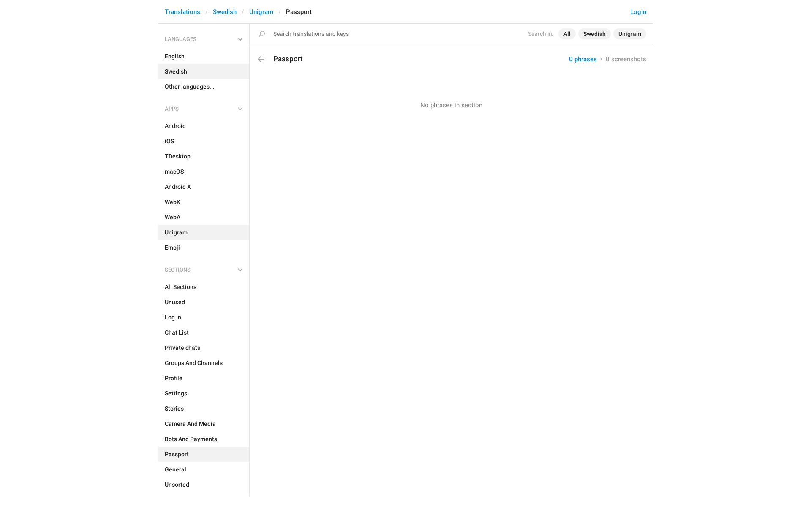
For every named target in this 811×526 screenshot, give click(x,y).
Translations (182, 12)
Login (638, 12)
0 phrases (583, 59)
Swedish (225, 12)
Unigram (261, 12)
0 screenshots (626, 59)
